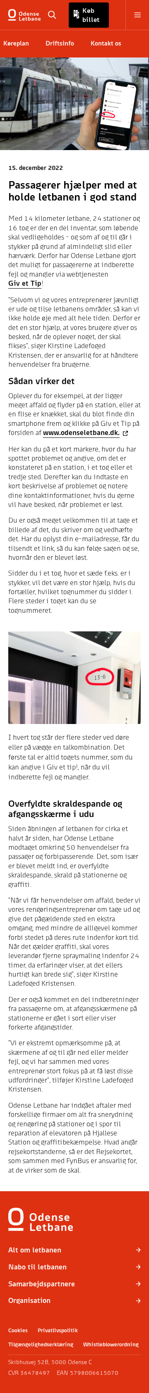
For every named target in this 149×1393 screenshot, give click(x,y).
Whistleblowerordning (111, 1344)
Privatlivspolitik (58, 1330)
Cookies (18, 1330)
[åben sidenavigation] (133, 15)
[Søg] (52, 15)
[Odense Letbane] (26, 15)
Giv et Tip (24, 283)
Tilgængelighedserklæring (40, 1344)
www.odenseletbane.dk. (81, 432)
